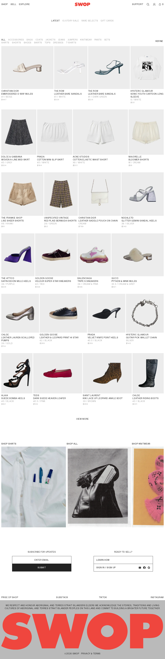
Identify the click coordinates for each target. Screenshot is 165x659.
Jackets (51, 40)
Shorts (16, 42)
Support (137, 4)
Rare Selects (90, 21)
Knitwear (86, 40)
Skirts (38, 42)
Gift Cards (107, 21)
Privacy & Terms (91, 653)
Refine (159, 41)
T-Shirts (71, 42)
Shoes (27, 42)
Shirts (5, 42)
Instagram (157, 597)
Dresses (58, 42)
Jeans (61, 40)
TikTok (103, 597)
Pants (98, 40)
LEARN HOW (103, 560)
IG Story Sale (70, 21)
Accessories (16, 40)
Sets (107, 40)
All (3, 40)
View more (82, 419)
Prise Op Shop (9, 597)
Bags (30, 40)
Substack (62, 597)
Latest (55, 21)
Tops (48, 42)
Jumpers (73, 40)
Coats (39, 40)
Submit (42, 567)
